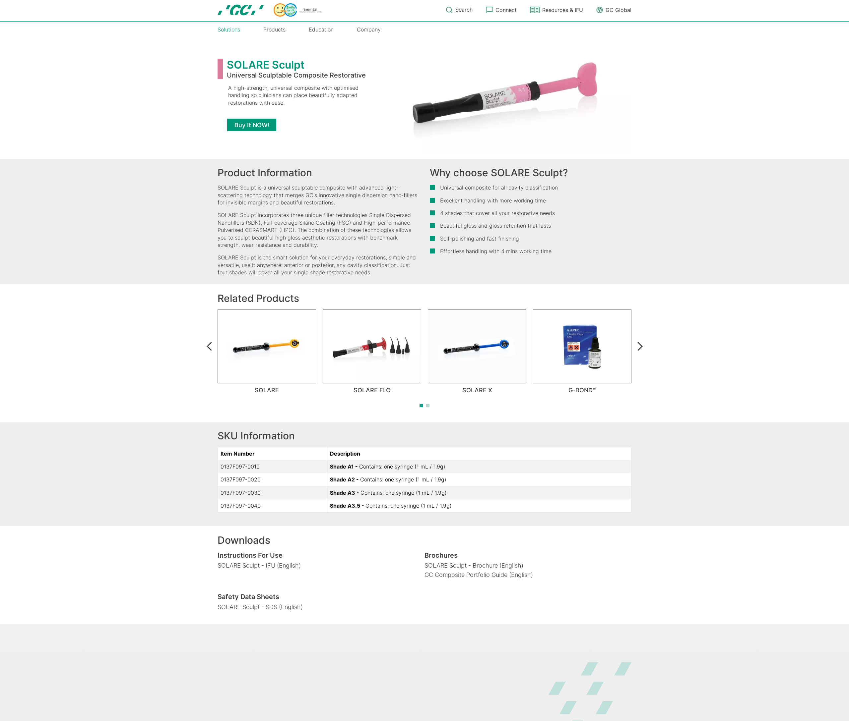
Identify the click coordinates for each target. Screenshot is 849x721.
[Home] (270, 10)
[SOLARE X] (477, 346)
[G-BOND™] (582, 346)
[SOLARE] (267, 346)
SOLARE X (477, 390)
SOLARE (267, 390)
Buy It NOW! (251, 125)
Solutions (229, 29)
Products (274, 29)
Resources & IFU (562, 10)
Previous (209, 346)
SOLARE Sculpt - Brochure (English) (473, 565)
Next (640, 346)
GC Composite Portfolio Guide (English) (478, 574)
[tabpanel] (267, 351)
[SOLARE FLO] (372, 346)
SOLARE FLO (372, 390)
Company (369, 29)
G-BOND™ (582, 390)
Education (321, 29)
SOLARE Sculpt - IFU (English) (259, 565)
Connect (506, 10)
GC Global (618, 10)
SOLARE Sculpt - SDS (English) (260, 606)
